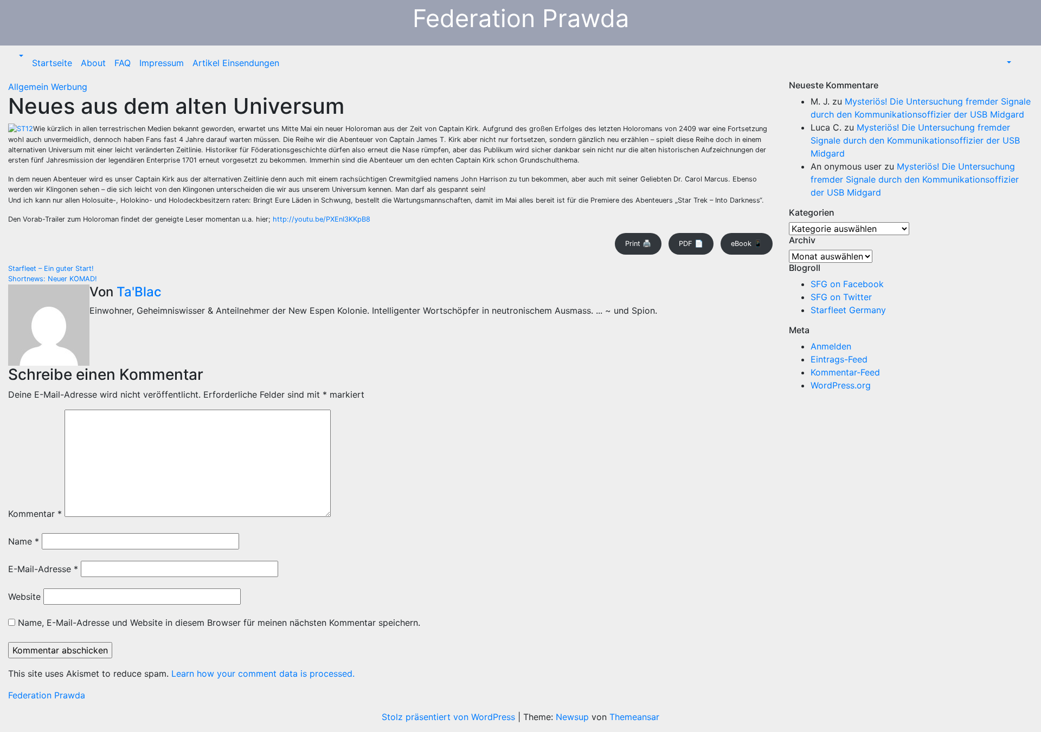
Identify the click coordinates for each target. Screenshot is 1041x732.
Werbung (69, 86)
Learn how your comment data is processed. (263, 673)
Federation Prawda (521, 18)
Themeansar (634, 716)
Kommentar (35, 513)
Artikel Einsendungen (235, 62)
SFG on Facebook (847, 283)
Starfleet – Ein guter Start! (51, 268)
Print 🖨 (638, 243)
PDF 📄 (691, 243)
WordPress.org (841, 385)
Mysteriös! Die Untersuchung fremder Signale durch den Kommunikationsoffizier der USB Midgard (915, 140)
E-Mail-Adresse (43, 568)
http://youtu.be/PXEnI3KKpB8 (321, 219)
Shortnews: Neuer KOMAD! (52, 279)
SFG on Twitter (841, 296)
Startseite (52, 62)
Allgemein (29, 86)
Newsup (572, 716)
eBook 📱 (746, 243)
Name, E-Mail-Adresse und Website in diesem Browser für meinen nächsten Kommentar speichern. (219, 622)
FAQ (122, 62)
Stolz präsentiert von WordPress (450, 716)
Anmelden (831, 346)
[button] (20, 56)
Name (23, 541)
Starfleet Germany (848, 310)
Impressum (161, 62)
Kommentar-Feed (845, 372)
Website (24, 596)
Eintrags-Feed (839, 359)
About (93, 62)
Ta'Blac (139, 292)
